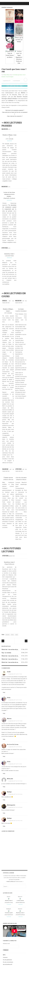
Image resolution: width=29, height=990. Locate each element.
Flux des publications (7, 959)
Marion (9, 718)
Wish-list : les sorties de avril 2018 (12, 659)
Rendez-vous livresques (7, 76)
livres (12, 634)
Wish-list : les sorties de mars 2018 (12, 662)
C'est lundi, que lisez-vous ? (19, 74)
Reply (4, 692)
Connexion (5, 957)
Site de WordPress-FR (7, 964)
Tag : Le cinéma (6, 652)
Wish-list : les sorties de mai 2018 (12, 656)
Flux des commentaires (8, 962)
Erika (8, 697)
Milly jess (10, 778)
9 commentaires (16, 80)
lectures (7, 634)
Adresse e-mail (6, 943)
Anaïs (9, 671)
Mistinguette (11, 805)
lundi (16, 634)
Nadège (9, 792)
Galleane (10, 100)
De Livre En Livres (12, 744)
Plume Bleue (6, 74)
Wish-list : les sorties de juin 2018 (12, 649)
